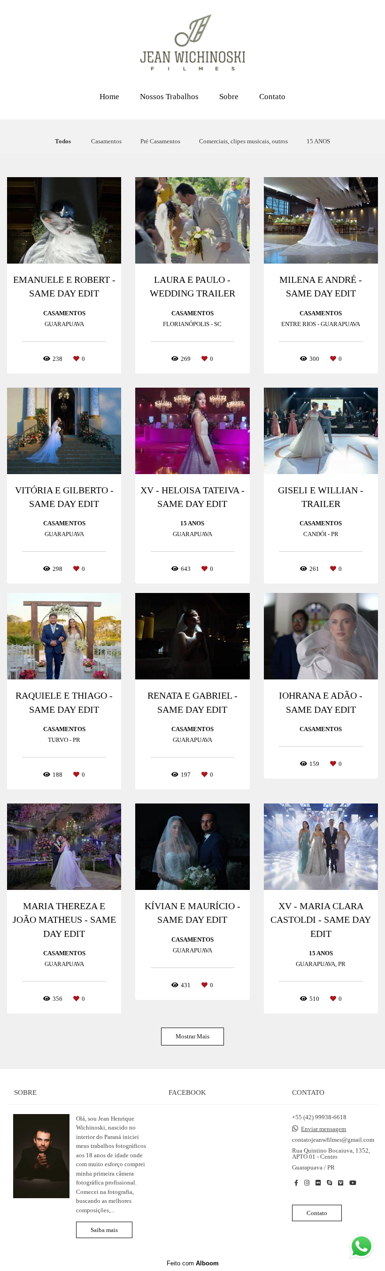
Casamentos (106, 141)
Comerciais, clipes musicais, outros (243, 141)
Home (109, 96)
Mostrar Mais (192, 1036)
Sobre (229, 96)
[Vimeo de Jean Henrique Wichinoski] (340, 1183)
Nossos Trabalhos (169, 96)
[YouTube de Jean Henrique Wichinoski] (352, 1183)
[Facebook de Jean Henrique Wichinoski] (296, 1183)
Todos (63, 141)
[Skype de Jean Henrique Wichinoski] (329, 1183)
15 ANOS (318, 141)
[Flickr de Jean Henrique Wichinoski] (318, 1183)
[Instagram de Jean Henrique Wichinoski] (306, 1183)
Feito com (193, 1263)
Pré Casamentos (160, 141)
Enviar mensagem (323, 1129)
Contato (272, 96)
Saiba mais (104, 1229)
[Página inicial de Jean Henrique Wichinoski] (192, 42)
